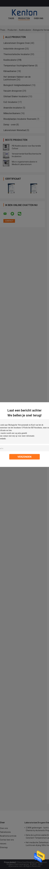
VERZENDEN (24, 456)
